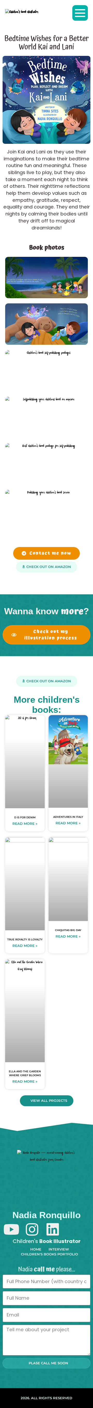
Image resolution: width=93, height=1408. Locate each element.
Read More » (24, 824)
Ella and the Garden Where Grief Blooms (25, 1073)
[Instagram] (32, 1229)
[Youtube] (11, 1229)
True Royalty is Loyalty (25, 939)
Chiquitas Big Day (68, 930)
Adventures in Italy (68, 817)
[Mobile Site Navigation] (80, 13)
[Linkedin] (52, 1229)
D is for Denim (25, 817)
